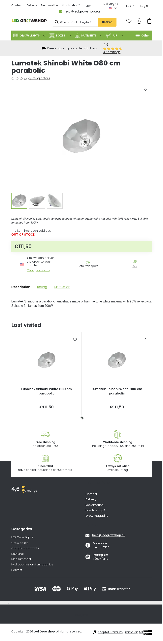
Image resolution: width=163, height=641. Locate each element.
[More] (141, 35)
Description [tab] (20, 287)
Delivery (32, 5)
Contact (17, 5)
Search (107, 22)
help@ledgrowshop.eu (82, 11)
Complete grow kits (25, 548)
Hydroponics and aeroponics (32, 564)
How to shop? (71, 5)
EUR (129, 6)
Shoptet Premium (110, 632)
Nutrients (17, 554)
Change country (38, 270)
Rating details (40, 78)
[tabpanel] (46, 373)
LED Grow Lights (22, 537)
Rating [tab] (42, 287)
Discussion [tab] (62, 287)
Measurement (21, 559)
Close (136, 273)
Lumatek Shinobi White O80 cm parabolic (46, 391)
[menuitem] (29, 35)
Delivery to (111, 4)
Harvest (16, 570)
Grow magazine (96, 516)
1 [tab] (82, 417)
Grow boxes (19, 543)
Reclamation (49, 5)
